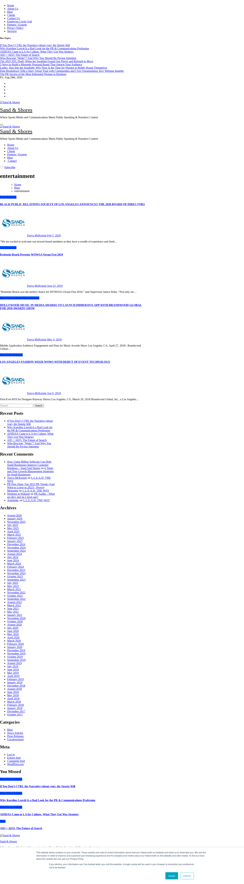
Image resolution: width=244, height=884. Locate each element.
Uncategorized (8, 247)
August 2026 (14, 515)
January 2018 (14, 708)
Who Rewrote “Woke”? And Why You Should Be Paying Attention (29, 445)
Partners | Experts (17, 24)
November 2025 (16, 521)
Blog (10, 11)
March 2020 (14, 640)
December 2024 (16, 544)
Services (12, 31)
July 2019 (12, 666)
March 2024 (14, 563)
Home (10, 5)
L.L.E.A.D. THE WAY (36, 490)
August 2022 (14, 602)
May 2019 (13, 672)
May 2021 (13, 611)
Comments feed (16, 760)
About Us (12, 8)
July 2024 (12, 557)
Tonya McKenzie (37, 235)
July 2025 (12, 525)
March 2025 (14, 534)
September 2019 (16, 659)
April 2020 (13, 637)
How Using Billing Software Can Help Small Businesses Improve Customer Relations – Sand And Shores (29, 465)
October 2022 (15, 595)
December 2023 (16, 570)
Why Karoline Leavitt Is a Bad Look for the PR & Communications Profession (30, 429)
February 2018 (15, 704)
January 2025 (14, 541)
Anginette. (13, 500)
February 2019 (15, 679)
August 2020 (14, 624)
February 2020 (15, 643)
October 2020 (15, 621)
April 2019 (13, 676)
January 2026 (14, 518)
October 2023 (15, 576)
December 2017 (16, 711)
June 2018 (13, 692)
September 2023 (16, 579)
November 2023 (16, 573)
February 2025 (15, 537)
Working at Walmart (18, 493)
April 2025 (13, 531)
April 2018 (13, 698)
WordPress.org (15, 764)
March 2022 (14, 605)
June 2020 (13, 631)
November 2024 (16, 547)
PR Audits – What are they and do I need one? (31, 495)
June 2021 (13, 608)
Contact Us (13, 18)
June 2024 (13, 560)
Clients (11, 15)
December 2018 (16, 685)
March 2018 (14, 701)
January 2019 (14, 682)
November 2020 (16, 618)
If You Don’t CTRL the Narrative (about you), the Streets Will (30, 422)
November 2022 (16, 592)
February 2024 (15, 566)
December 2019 (16, 650)
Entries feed (14, 757)
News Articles (14, 297)
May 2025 (13, 528)
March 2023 (14, 589)
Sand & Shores (16, 110)
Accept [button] (171, 875)
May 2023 (13, 586)
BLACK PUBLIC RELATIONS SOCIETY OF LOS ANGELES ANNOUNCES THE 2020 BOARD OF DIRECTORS (72, 204)
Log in (11, 754)
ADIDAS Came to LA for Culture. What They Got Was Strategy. (30, 435)
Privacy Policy (15, 27)
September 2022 (16, 598)
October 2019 (15, 656)
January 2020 (14, 647)
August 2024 (14, 553)
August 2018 (14, 688)
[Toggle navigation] (1, 124)
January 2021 (14, 615)
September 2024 (16, 550)
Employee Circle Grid (19, 21)
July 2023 (12, 582)
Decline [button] (187, 875)
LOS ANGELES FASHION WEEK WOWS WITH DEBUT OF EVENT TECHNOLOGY (55, 361)
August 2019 (14, 663)
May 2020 (13, 634)
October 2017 (15, 714)
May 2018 (13, 695)
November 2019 (16, 653)
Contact (12, 160)
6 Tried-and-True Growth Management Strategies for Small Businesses (30, 471)
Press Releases (8, 197)
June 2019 (13, 669)
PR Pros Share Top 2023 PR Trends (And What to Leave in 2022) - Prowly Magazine (30, 487)
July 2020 (12, 627)
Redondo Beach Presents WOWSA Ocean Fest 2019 (31, 254)
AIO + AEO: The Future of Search (27, 440)
